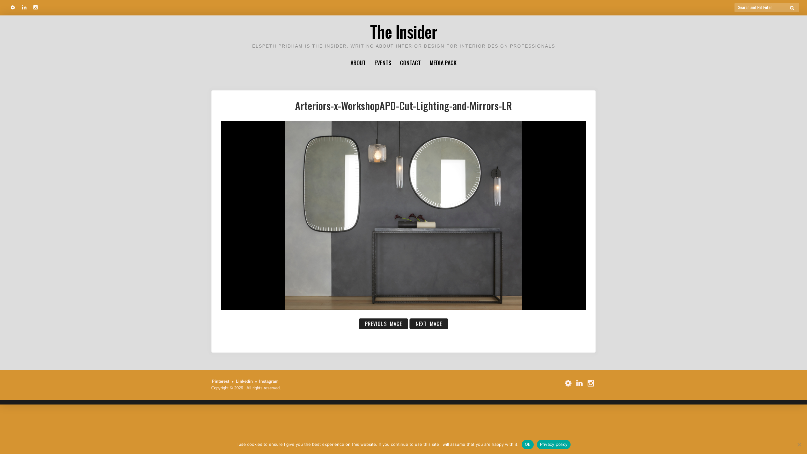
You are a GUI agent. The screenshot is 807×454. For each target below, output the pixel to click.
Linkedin (244, 381)
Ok (528, 444)
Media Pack (443, 63)
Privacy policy (554, 444)
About (358, 63)
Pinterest (220, 381)
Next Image (429, 324)
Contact (410, 63)
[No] (799, 444)
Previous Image (383, 324)
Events (382, 63)
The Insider (403, 31)
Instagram (269, 381)
